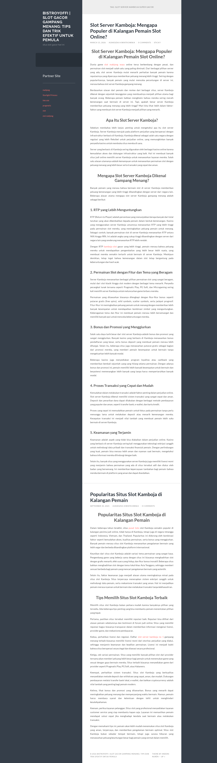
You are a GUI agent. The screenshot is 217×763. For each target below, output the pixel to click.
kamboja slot (110, 246)
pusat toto (134, 528)
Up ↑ (163, 757)
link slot (46, 100)
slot (44, 111)
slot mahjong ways (114, 64)
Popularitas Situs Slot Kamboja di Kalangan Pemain (126, 497)
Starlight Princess (50, 95)
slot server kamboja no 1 (151, 636)
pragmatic (47, 105)
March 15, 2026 (98, 43)
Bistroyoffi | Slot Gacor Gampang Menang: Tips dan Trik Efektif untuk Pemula (58, 26)
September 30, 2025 (100, 506)
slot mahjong (48, 116)
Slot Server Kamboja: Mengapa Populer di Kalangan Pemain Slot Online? (125, 31)
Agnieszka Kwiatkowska (122, 43)
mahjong (46, 90)
